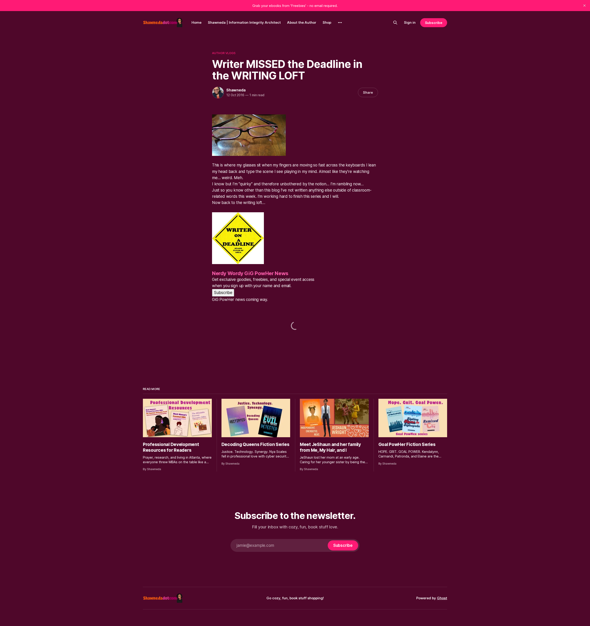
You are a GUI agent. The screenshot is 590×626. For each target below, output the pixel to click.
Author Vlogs (224, 53)
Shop (327, 22)
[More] (340, 22)
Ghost (442, 598)
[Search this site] (395, 22)
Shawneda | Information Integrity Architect (244, 22)
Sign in (410, 22)
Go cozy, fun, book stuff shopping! (295, 598)
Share (368, 92)
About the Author (301, 22)
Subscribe (433, 22)
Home (196, 22)
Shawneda (235, 90)
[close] (584, 5)
